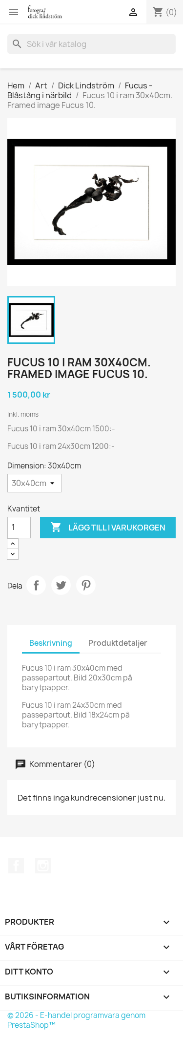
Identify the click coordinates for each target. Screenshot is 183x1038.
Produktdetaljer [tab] (117, 643)
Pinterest (86, 585)
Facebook (16, 865)
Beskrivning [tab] (50, 643)
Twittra (61, 585)
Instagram (43, 865)
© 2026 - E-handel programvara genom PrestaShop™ (76, 1020)
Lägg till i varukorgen (107, 527)
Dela (36, 585)
